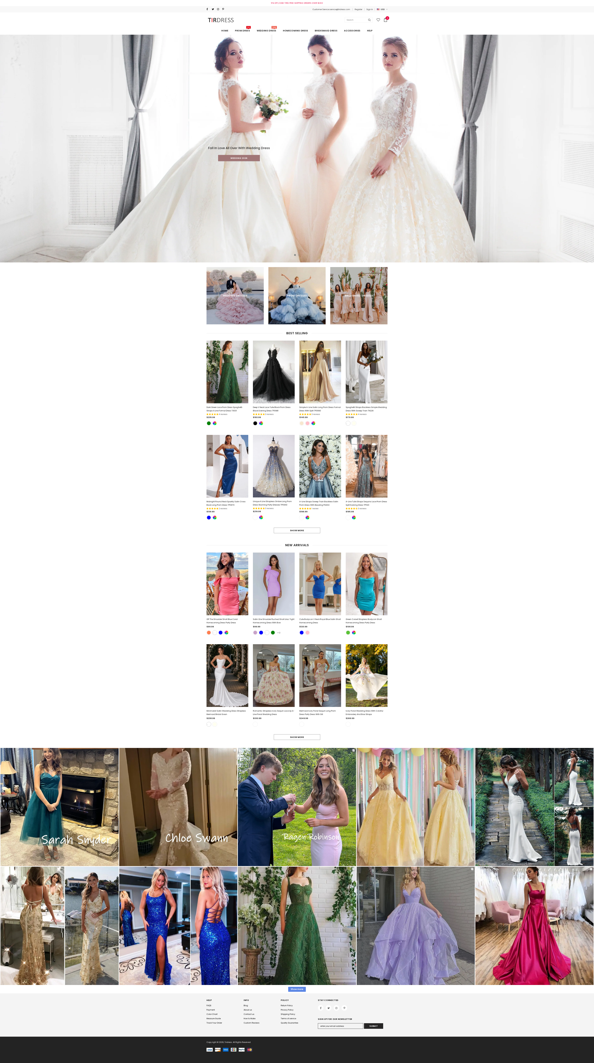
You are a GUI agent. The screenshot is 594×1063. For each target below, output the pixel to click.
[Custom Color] (214, 423)
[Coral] (209, 632)
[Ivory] (354, 423)
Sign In (369, 9)
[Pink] (307, 423)
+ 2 (278, 632)
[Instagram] (219, 9)
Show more (297, 530)
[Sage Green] (273, 632)
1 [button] (295, 255)
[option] (297, 148)
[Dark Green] (209, 423)
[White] (348, 423)
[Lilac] (255, 632)
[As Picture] (255, 517)
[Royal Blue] (209, 517)
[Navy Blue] (220, 632)
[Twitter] (214, 9)
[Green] (348, 632)
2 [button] (299, 255)
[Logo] (221, 19)
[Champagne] (301, 423)
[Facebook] (208, 9)
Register (358, 9)
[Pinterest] (224, 9)
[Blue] (261, 632)
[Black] (255, 423)
